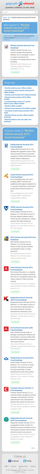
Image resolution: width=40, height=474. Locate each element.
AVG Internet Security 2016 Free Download (23, 238)
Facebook (15, 461)
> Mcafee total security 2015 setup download (20, 95)
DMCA (6, 466)
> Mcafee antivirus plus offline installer (18, 88)
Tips (9, 17)
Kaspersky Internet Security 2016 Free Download (21, 299)
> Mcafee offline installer (13, 106)
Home (5, 17)
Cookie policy (23, 466)
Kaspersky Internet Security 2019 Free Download (21, 419)
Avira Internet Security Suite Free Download (21, 329)
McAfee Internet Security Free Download (22, 46)
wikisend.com (16, 470)
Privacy (13, 466)
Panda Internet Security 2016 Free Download (21, 359)
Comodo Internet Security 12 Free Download (21, 389)
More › (33, 448)
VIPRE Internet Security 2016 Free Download (21, 208)
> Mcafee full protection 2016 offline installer (20, 108)
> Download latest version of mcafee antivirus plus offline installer (17, 102)
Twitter (29, 461)
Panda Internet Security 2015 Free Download (21, 146)
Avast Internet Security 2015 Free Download (21, 176)
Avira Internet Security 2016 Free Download (21, 268)
